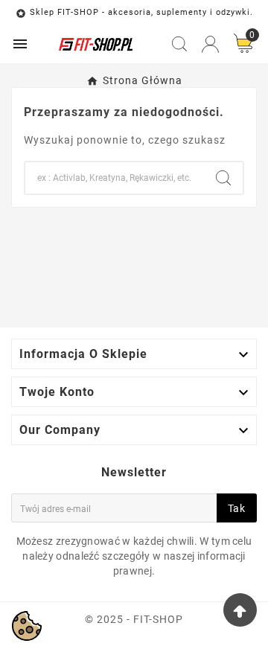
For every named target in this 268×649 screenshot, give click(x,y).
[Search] (223, 178)
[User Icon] (210, 44)
